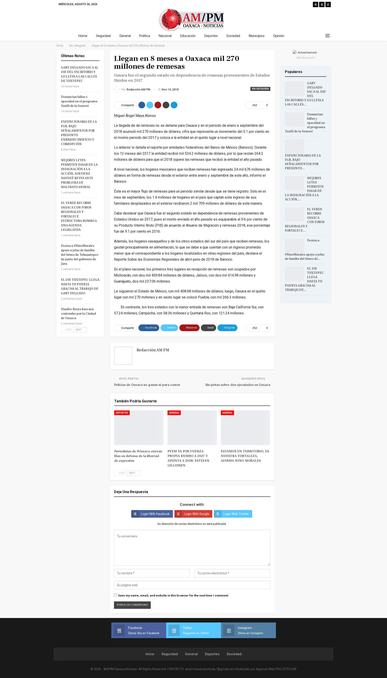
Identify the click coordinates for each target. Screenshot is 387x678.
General (125, 36)
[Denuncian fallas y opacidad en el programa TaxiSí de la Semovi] (294, 119)
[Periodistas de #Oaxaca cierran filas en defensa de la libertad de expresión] (138, 427)
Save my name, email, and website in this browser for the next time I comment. (173, 595)
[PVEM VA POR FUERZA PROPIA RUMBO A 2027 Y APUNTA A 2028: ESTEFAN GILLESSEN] (192, 427)
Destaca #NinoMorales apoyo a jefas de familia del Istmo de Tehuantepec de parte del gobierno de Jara (80, 255)
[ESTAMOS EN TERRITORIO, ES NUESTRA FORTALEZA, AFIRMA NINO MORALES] (245, 427)
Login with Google (196, 514)
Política (144, 36)
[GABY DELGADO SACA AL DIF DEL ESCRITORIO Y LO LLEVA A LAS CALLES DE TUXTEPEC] (294, 88)
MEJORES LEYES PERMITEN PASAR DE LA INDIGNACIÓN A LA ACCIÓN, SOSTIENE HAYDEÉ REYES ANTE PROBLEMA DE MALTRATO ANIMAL (79, 173)
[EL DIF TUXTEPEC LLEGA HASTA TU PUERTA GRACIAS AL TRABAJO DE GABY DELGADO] (294, 274)
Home (82, 36)
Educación (188, 36)
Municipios (256, 36)
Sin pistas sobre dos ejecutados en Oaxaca (237, 385)
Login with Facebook (155, 514)
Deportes (211, 36)
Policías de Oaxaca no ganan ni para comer (147, 385)
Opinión (278, 36)
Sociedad (233, 36)
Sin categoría (260, 89)
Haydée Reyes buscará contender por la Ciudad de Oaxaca (78, 313)
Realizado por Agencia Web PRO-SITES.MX (266, 669)
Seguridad (103, 36)
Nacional (165, 36)
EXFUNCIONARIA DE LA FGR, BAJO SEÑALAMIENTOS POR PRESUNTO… (303, 162)
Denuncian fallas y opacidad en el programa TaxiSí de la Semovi (79, 101)
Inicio (150, 654)
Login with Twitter (236, 514)
